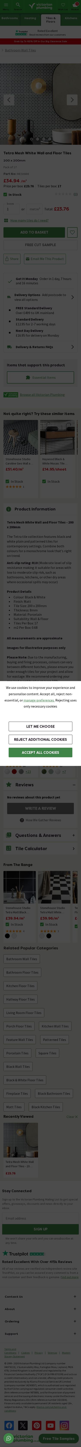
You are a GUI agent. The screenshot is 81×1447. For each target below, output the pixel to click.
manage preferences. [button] (39, 700)
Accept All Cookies (40, 752)
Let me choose (40, 726)
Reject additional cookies (40, 739)
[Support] (8, 1438)
